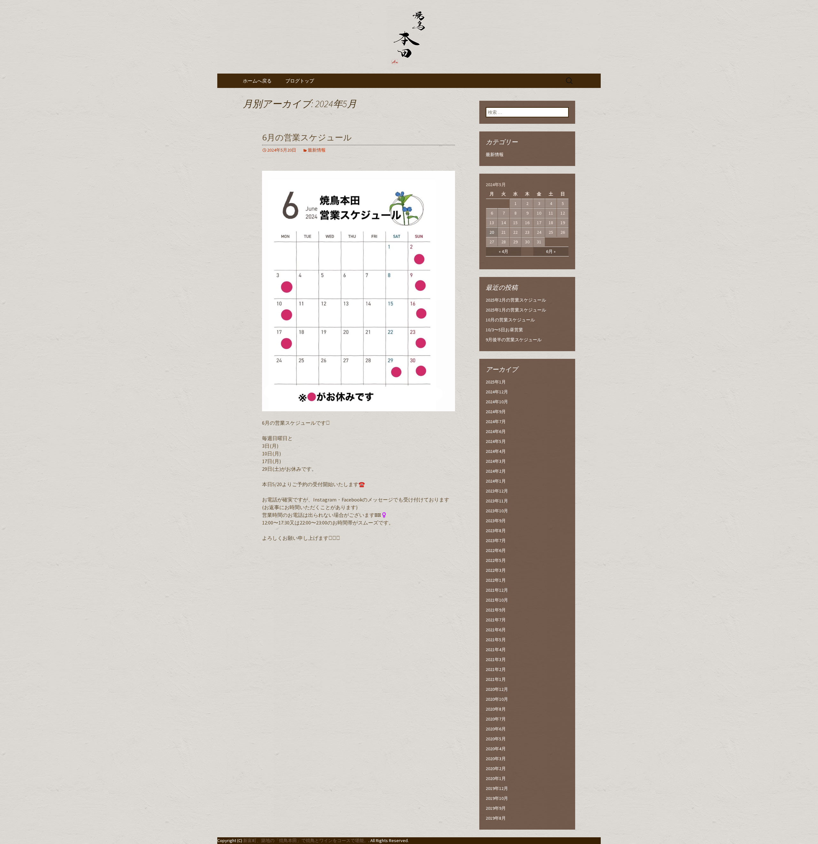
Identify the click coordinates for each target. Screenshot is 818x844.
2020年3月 (496, 758)
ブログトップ (299, 81)
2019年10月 (497, 798)
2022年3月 (496, 570)
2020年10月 (497, 699)
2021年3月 (496, 659)
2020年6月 (496, 729)
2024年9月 (496, 411)
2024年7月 (496, 421)
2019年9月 (496, 808)
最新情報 (317, 150)
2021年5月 (496, 640)
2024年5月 (496, 441)
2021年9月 (496, 610)
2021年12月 (497, 590)
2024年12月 (497, 392)
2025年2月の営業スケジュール (516, 300)
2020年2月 (496, 768)
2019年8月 (496, 818)
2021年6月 (496, 630)
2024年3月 (496, 461)
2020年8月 (496, 709)
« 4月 (503, 251)
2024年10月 (497, 402)
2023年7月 (496, 540)
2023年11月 (497, 501)
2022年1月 (496, 580)
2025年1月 (496, 382)
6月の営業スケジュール (307, 138)
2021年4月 (496, 649)
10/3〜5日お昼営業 (504, 330)
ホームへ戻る (257, 81)
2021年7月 (496, 620)
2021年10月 (497, 600)
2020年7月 (496, 719)
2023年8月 (496, 530)
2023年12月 (497, 491)
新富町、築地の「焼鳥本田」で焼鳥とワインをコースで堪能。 (305, 840)
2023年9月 (496, 521)
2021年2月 (496, 669)
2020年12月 (497, 689)
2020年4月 (496, 749)
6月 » (551, 251)
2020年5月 (496, 739)
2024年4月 (496, 451)
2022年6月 (496, 550)
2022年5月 (496, 560)
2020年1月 (496, 778)
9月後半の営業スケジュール (514, 340)
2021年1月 (496, 679)
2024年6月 (496, 431)
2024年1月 (496, 481)
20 (492, 232)
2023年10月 (497, 511)
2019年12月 (497, 788)
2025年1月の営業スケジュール (516, 310)
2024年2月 (496, 471)
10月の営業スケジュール (510, 320)
